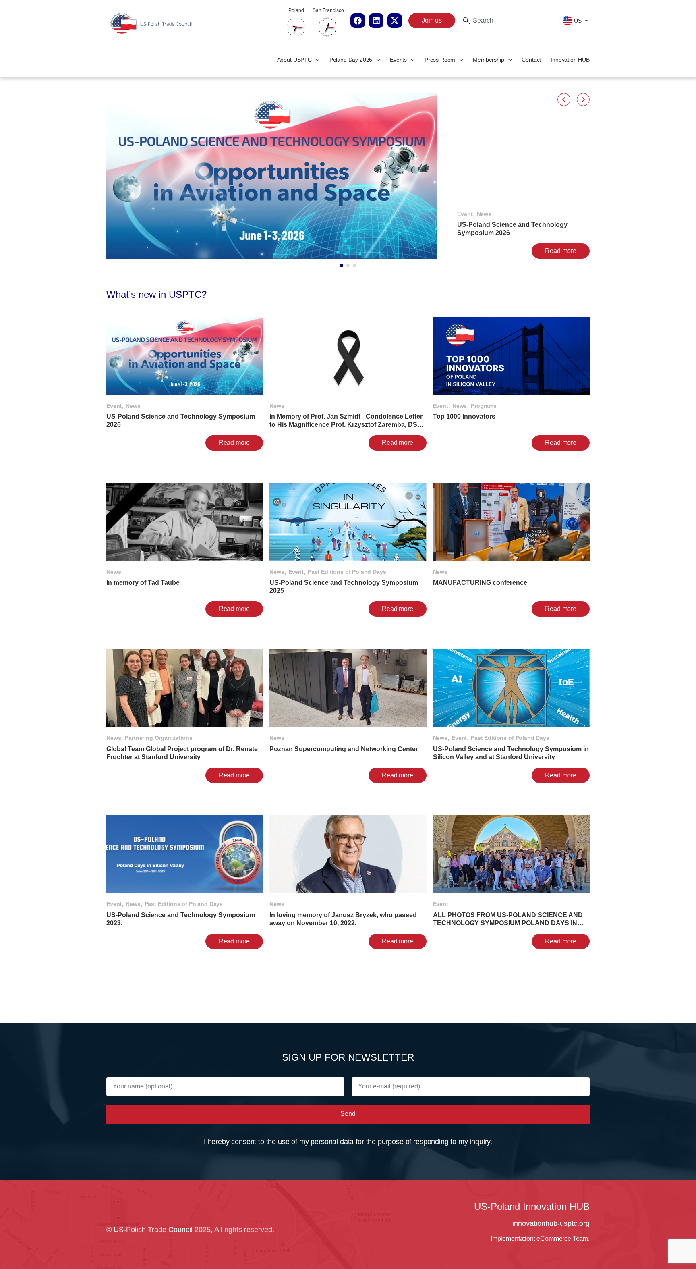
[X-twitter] (394, 20)
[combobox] (509, 20)
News (484, 214)
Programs (484, 406)
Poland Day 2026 (351, 59)
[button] (563, 99)
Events (398, 59)
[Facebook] (357, 20)
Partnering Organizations (158, 738)
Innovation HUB (570, 59)
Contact (531, 59)
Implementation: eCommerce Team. (540, 1238)
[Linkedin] (376, 20)
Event (464, 214)
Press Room (440, 59)
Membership (488, 59)
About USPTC (294, 59)
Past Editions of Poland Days (347, 572)
